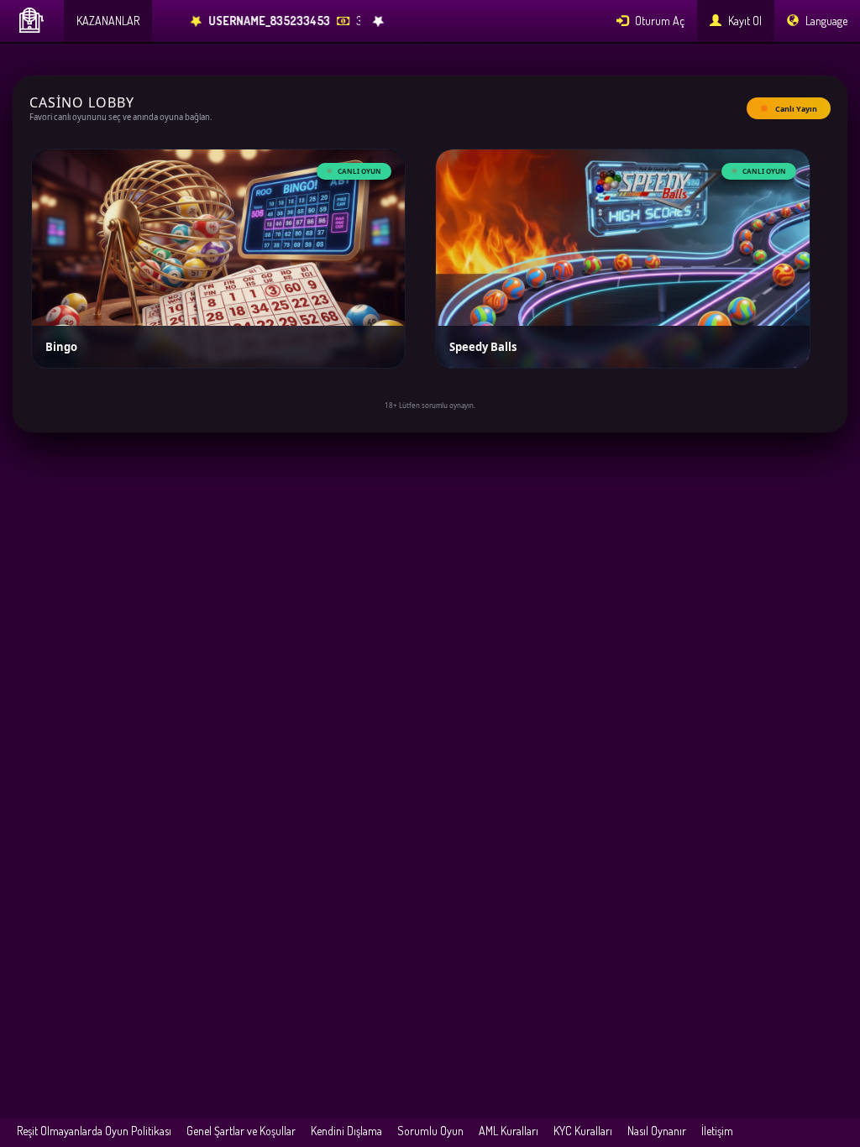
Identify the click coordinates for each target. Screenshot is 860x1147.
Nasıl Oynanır (656, 1130)
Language (825, 20)
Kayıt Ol (744, 20)
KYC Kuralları (582, 1130)
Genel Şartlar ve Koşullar (241, 1130)
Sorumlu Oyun (430, 1130)
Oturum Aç (658, 20)
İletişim (717, 1130)
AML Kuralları (508, 1130)
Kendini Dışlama (346, 1130)
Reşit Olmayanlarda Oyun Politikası (94, 1130)
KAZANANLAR (107, 20)
